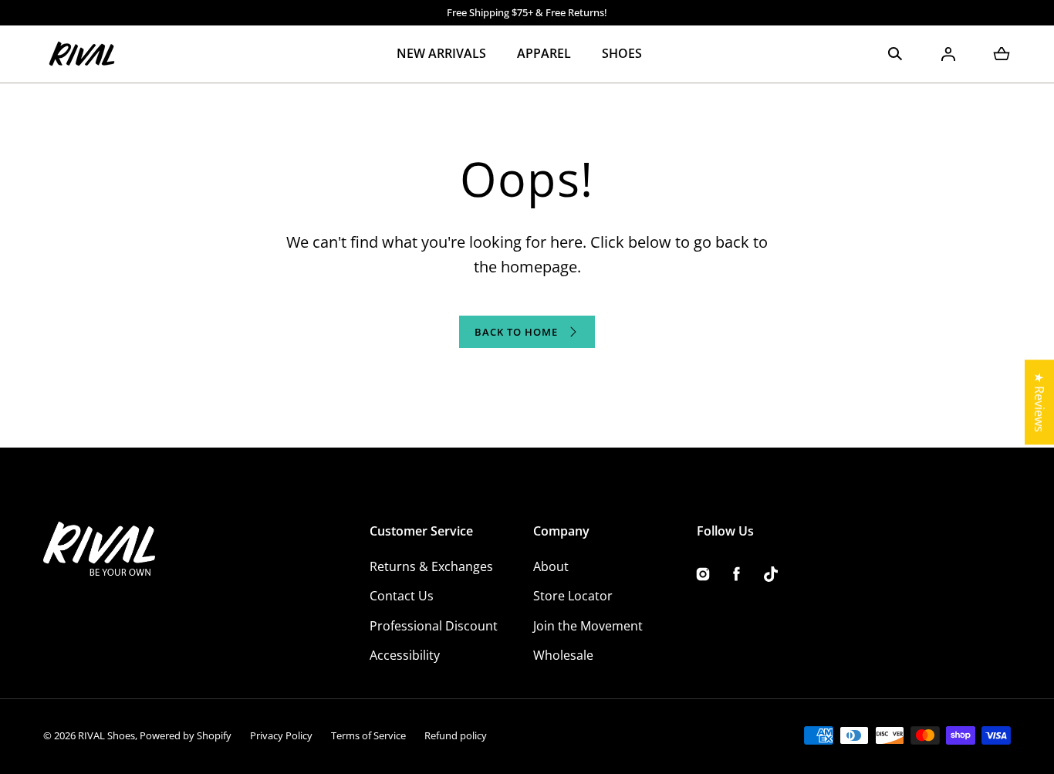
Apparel (544, 53)
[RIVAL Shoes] (81, 54)
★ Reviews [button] (1039, 402)
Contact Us (402, 595)
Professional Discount (434, 625)
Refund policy (455, 735)
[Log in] (948, 54)
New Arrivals (441, 53)
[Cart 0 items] (1001, 54)
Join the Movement (588, 625)
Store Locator (573, 595)
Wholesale (563, 655)
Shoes (622, 53)
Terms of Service (368, 735)
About (551, 566)
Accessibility (405, 655)
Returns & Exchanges (431, 566)
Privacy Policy (281, 735)
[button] (895, 54)
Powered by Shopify (185, 735)
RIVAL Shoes (106, 735)
